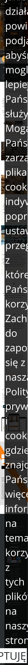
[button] (4, 123)
